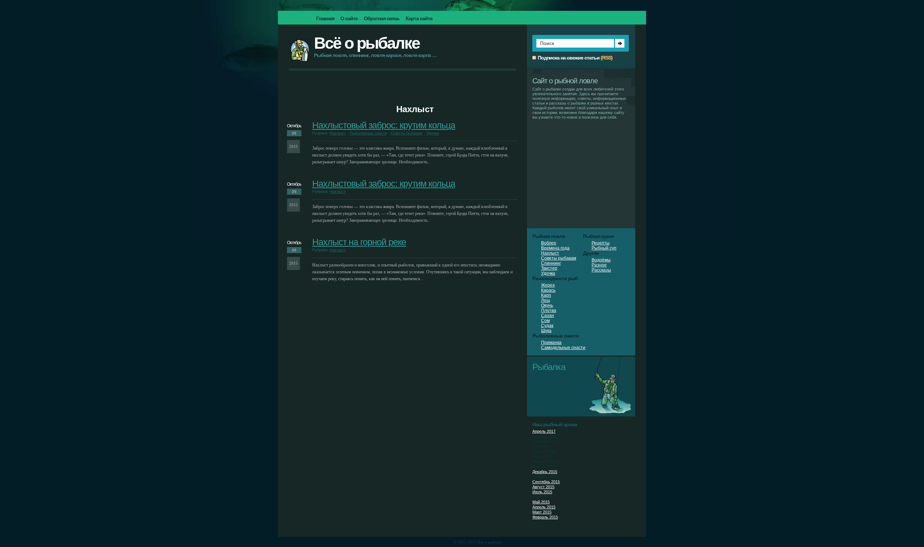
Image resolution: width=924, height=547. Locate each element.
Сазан (547, 315)
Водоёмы (601, 260)
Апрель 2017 (543, 431)
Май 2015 (541, 502)
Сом (545, 320)
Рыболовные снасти (368, 133)
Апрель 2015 (543, 507)
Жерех (548, 285)
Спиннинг (551, 263)
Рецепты (601, 243)
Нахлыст (338, 133)
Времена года (555, 248)
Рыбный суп (604, 248)
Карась (548, 290)
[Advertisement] (402, 92)
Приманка (551, 342)
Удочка (432, 133)
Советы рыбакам (406, 133)
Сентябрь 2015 (546, 482)
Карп (546, 295)
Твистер (549, 268)
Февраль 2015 (545, 517)
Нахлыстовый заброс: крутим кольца (383, 125)
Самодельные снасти (563, 347)
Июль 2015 (542, 492)
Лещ (545, 300)
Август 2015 (543, 487)
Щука (546, 330)
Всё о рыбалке (366, 43)
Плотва (548, 310)
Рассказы (601, 270)
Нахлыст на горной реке (359, 242)
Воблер (548, 243)
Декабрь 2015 (544, 471)
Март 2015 (542, 512)
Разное (599, 265)
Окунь (547, 305)
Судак (547, 325)
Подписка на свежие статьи (569, 58)
